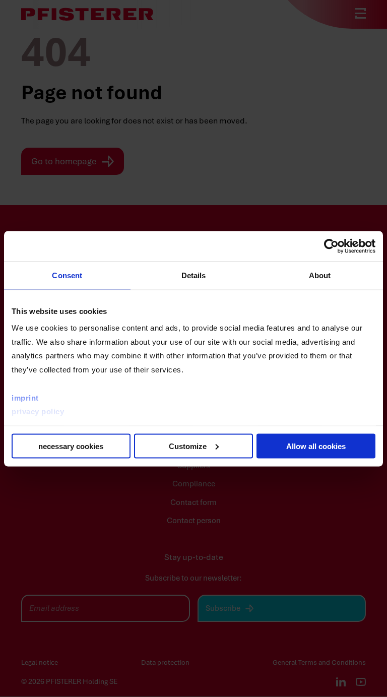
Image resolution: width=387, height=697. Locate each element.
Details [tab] (193, 275)
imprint (25, 397)
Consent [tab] (67, 275)
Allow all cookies (316, 445)
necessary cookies (70, 445)
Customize (188, 445)
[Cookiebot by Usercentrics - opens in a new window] (331, 246)
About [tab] (320, 275)
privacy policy (38, 411)
